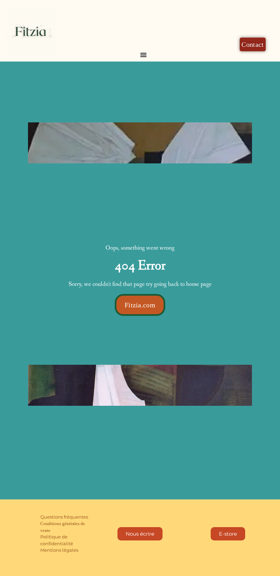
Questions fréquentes (64, 517)
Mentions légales (59, 550)
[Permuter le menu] (143, 54)
